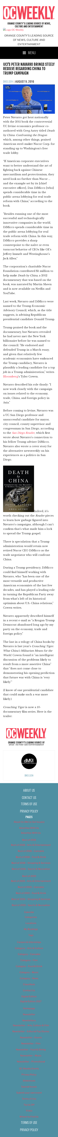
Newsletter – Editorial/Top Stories (30, 1031)
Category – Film (29, 960)
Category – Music (29, 972)
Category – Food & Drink (29, 966)
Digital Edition (29, 996)
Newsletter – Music (30, 1055)
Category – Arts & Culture (29, 948)
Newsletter (29, 1014)
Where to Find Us (29, 1116)
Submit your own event (29, 1092)
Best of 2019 (29, 876)
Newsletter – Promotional (31, 1061)
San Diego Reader (23, 432)
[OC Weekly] (13, 29)
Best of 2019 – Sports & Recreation (31, 905)
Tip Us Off (29, 1104)
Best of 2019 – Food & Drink (31, 893)
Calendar (29, 912)
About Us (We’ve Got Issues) (29, 822)
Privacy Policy (29, 811)
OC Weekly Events (29, 1068)
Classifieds (29, 984)
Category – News (29, 978)
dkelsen (8, 81)
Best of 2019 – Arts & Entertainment (31, 881)
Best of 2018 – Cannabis (31, 851)
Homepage (29, 1008)
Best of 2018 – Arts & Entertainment (31, 845)
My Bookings (31, 929)
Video (29, 1110)
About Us (29, 790)
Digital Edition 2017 (30, 1001)
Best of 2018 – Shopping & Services (30, 863)
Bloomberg (10, 376)
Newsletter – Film (31, 1043)
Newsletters (29, 1020)
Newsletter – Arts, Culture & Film (31, 1025)
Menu (32, 52)
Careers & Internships (29, 942)
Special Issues (29, 1086)
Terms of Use (29, 804)
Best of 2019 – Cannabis (31, 887)
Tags (31, 935)
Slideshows (29, 1080)
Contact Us (29, 797)
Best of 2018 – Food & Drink (31, 857)
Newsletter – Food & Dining (31, 1049)
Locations (31, 923)
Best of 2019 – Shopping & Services (30, 899)
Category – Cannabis (29, 954)
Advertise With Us (29, 828)
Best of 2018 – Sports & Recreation (31, 869)
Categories (31, 917)
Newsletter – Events (31, 1037)
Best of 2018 (29, 840)
